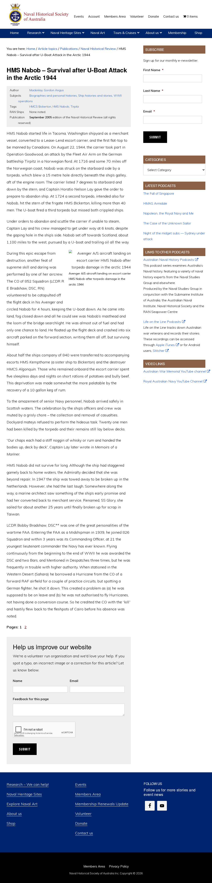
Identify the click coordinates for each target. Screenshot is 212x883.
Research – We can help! (28, 784)
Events (80, 784)
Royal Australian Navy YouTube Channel (172, 381)
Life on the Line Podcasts (162, 322)
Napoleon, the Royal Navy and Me (168, 213)
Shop (11, 823)
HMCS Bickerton (40, 106)
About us (14, 813)
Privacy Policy (119, 866)
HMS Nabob (61, 106)
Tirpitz (75, 106)
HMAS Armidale (155, 203)
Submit (24, 749)
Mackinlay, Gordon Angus (46, 90)
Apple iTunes (165, 345)
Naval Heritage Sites (24, 794)
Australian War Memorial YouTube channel (174, 371)
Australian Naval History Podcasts (168, 260)
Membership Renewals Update (101, 804)
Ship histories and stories (95, 95)
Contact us (84, 833)
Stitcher (158, 351)
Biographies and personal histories (53, 95)
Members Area (88, 794)
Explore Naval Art (22, 804)
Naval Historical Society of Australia (39, 14)
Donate (81, 823)
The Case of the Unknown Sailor (167, 223)
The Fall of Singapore (158, 193)
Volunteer (83, 813)
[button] (202, 13)
